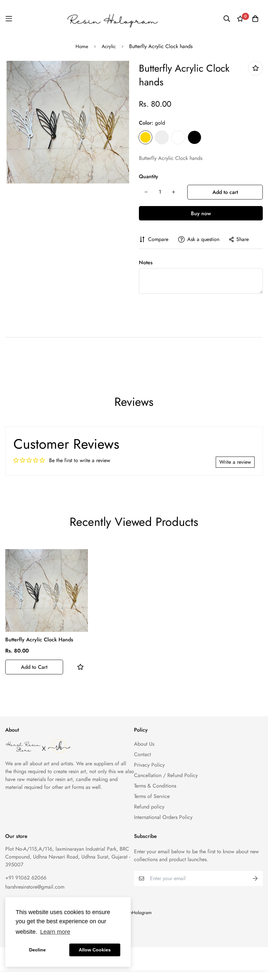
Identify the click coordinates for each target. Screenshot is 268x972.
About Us (144, 744)
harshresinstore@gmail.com (34, 887)
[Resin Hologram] (112, 18)
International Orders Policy (163, 817)
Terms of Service (152, 796)
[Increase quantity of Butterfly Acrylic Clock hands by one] (173, 192)
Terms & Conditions (155, 786)
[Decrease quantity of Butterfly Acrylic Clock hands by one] (146, 192)
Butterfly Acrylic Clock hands (39, 639)
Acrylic (109, 46)
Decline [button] (37, 949)
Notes (146, 262)
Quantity (148, 176)
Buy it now (201, 213)
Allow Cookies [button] (95, 949)
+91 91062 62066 (25, 877)
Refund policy (149, 806)
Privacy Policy (149, 765)
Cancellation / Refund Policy (166, 775)
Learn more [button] (55, 932)
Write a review (235, 462)
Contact (142, 754)
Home (81, 46)
